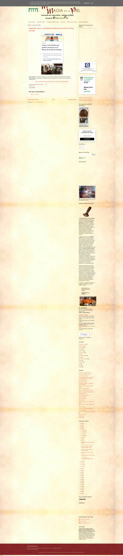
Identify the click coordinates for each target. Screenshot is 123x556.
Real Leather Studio (82, 398)
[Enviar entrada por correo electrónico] (46, 84)
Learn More (86, 3)
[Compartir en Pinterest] (34, 87)
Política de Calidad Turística (53, 21)
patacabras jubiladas (82, 355)
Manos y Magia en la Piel (84, 523)
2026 (81, 423)
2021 (81, 470)
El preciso (63, 21)
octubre (82, 433)
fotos (80, 353)
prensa (33, 85)
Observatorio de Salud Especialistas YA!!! (86, 391)
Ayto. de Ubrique (83, 521)
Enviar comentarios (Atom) (38, 102)
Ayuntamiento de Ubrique (83, 375)
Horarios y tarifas (41, 21)
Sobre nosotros (32, 21)
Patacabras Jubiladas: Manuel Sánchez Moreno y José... (86, 447)
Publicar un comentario (34, 94)
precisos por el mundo (83, 358)
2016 (81, 479)
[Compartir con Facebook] (33, 87)
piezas (80, 357)
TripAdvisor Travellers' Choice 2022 (85, 97)
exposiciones (81, 352)
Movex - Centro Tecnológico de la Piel (86, 390)
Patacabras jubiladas (83, 21)
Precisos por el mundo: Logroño (87, 445)
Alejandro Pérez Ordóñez (84, 519)
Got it (92, 3)
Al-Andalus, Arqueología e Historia (85, 372)
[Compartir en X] (32, 87)
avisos (80, 349)
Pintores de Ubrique (82, 396)
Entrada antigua (72, 99)
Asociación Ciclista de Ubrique (84, 374)
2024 (81, 426)
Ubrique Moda (81, 416)
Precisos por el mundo (72, 21)
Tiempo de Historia (82, 406)
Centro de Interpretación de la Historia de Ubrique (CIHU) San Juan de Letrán (86, 378)
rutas (80, 363)
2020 (81, 472)
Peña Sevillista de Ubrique (84, 395)
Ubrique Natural (81, 417)
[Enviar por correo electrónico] (29, 87)
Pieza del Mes (81, 345)
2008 (81, 493)
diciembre (83, 430)
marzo (82, 464)
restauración (81, 362)
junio (82, 440)
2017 (81, 477)
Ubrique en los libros (82, 414)
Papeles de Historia (82, 393)
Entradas (82, 146)
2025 (81, 425)
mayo (82, 461)
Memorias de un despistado (84, 388)
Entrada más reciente (33, 99)
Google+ (1, 555)
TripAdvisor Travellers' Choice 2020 (85, 100)
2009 (81, 491)
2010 (81, 489)
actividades (81, 347)
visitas (80, 366)
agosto (82, 437)
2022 (81, 468)
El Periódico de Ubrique (83, 381)
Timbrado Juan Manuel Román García (86, 408)
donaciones (81, 350)
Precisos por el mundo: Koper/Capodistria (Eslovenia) (87, 458)
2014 (81, 482)
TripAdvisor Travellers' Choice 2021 (85, 99)
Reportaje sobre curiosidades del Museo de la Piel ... (87, 450)
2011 (81, 488)
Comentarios (82, 148)
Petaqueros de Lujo (82, 344)
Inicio (53, 99)
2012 (81, 486)
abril (82, 462)
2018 (81, 475)
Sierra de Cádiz (81, 400)
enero (82, 466)
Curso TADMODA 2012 (83, 380)
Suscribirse (87, 139)
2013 (81, 484)
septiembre (83, 435)
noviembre (83, 431)
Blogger (82, 552)
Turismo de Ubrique (82, 410)
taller (80, 365)
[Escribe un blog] (30, 87)
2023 (81, 428)
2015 (81, 481)
